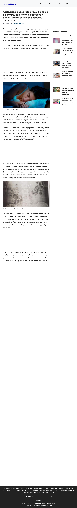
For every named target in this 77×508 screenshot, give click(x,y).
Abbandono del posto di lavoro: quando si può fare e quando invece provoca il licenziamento (67, 63)
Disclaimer (36, 505)
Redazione (43, 505)
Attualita (43, 3)
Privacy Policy (28, 505)
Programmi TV (63, 3)
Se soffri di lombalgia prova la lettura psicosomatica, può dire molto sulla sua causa (67, 76)
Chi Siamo (49, 505)
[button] (72, 3)
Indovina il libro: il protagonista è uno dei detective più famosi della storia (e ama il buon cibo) (68, 40)
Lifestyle (34, 3)
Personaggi (52, 3)
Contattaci (50, 496)
